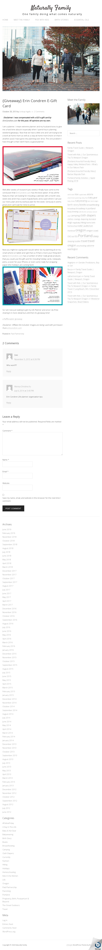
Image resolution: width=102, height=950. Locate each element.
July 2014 (6, 717)
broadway (72, 208)
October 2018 (8, 540)
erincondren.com (14, 328)
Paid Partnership (17, 334)
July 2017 (6, 589)
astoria (90, 194)
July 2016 (6, 627)
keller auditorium (85, 225)
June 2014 (6, 721)
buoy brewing (73, 211)
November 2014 (9, 702)
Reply (8, 371)
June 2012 (6, 812)
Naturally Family (51, 8)
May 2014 (6, 725)
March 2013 (7, 778)
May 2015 (6, 680)
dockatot (92, 219)
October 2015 (8, 661)
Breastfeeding (8, 845)
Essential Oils (81, 19)
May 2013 (6, 770)
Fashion (5, 861)
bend (88, 201)
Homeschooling (9, 872)
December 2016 (9, 608)
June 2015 (6, 676)
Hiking (4, 864)
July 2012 (6, 808)
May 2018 (6, 559)
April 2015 (6, 684)
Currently (6, 857)
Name (5, 459)
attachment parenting (74, 198)
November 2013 (9, 748)
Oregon (5, 883)
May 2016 (6, 635)
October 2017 (8, 578)
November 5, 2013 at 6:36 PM (27, 359)
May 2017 (6, 597)
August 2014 (7, 714)
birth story (73, 204)
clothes (70, 219)
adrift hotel (71, 194)
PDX (76, 236)
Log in (4, 920)
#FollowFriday (8, 823)
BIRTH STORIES (62, 19)
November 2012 (9, 793)
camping (75, 215)
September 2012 (9, 800)
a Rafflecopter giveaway (12, 319)
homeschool (73, 226)
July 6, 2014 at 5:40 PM (24, 390)
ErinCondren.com (9, 120)
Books (5, 842)
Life (3, 879)
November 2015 (9, 657)
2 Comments (39, 111)
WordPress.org (8, 931)
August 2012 (7, 804)
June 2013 (6, 766)
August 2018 (7, 548)
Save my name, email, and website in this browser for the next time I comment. (31, 499)
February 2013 (8, 782)
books (82, 204)
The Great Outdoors (11, 905)
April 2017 (6, 601)
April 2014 (6, 729)
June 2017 (6, 593)
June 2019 (6, 529)
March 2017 (7, 604)
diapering (84, 219)
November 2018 (9, 537)
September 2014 (9, 710)
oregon (80, 230)
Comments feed (9, 928)
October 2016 (8, 616)
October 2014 (8, 706)
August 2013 (7, 759)
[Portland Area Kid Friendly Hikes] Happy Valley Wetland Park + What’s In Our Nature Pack (83, 164)
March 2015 (7, 687)
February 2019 (8, 533)
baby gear (92, 197)
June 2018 (6, 555)
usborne (90, 245)
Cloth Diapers (8, 853)
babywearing (81, 200)
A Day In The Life (9, 827)
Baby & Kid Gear (9, 830)
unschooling (81, 245)
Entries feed (7, 924)
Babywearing (7, 834)
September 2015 (9, 665)
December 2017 (9, 571)
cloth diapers (88, 215)
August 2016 (7, 623)
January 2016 (8, 650)
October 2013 (8, 751)
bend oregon (94, 201)
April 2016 (6, 638)
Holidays (6, 868)
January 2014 (8, 740)
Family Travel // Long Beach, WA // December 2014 (83, 289)
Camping (6, 849)
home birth (90, 222)
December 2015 (9, 653)
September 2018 (9, 544)
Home (5, 19)
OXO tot (71, 236)
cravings (77, 219)
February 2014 (8, 736)
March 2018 (7, 567)
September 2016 (9, 620)
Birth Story (6, 838)
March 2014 (7, 733)
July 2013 (6, 763)
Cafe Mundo (82, 212)
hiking (83, 222)
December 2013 (9, 744)
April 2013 (6, 774)
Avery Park (85, 198)
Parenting (6, 891)
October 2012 (8, 797)
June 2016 (6, 631)
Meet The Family (22, 19)
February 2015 (8, 691)
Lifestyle (69, 945)
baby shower (71, 201)
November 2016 (9, 612)
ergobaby (76, 222)
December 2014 (9, 699)
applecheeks (82, 194)
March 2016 (7, 642)
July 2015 (6, 672)
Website (5, 483)
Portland (85, 235)
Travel (4, 909)
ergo (70, 222)
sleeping (71, 241)
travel (84, 241)
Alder (77, 194)
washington (73, 249)
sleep (96, 236)
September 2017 (9, 582)
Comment (7, 430)
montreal (71, 230)
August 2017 (7, 586)
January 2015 (8, 695)
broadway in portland (85, 208)
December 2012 (9, 789)
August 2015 (7, 669)
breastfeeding (93, 204)
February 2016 (8, 646)
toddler (78, 241)
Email (5, 471)
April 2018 (6, 563)
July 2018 (6, 552)
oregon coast (92, 230)
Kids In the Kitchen (10, 876)
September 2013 (9, 755)
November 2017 (9, 574)
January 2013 (8, 785)
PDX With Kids (42, 19)
